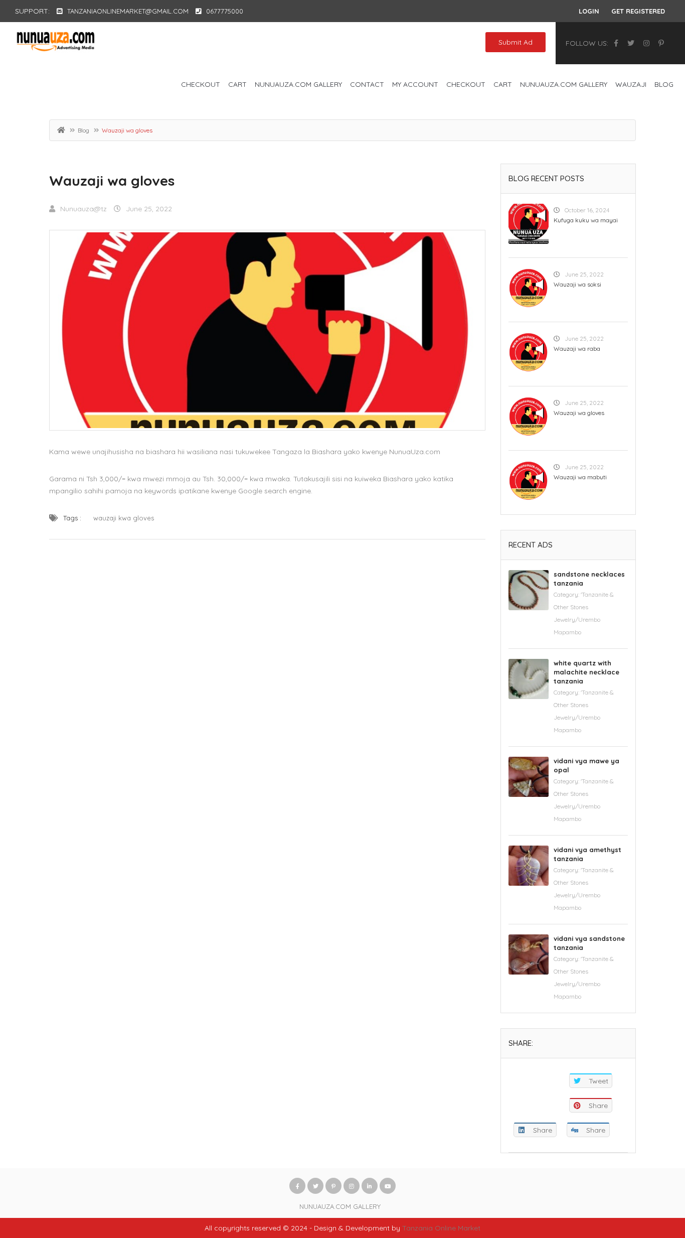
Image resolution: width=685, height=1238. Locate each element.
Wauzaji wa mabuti (580, 477)
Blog (663, 84)
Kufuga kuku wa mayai (586, 220)
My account (415, 84)
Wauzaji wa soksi (577, 284)
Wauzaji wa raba (577, 348)
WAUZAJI (630, 84)
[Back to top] (652, 1175)
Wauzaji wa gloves (112, 180)
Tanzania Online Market (441, 1227)
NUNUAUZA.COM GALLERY (298, 84)
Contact (367, 84)
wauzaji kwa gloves (123, 518)
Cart (237, 84)
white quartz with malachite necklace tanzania (586, 672)
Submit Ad (515, 42)
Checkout (200, 84)
